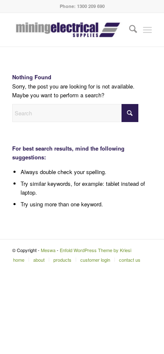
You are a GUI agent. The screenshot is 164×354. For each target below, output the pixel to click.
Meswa (48, 250)
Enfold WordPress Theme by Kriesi (95, 250)
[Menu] (147, 30)
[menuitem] (129, 30)
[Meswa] (68, 30)
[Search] (129, 30)
